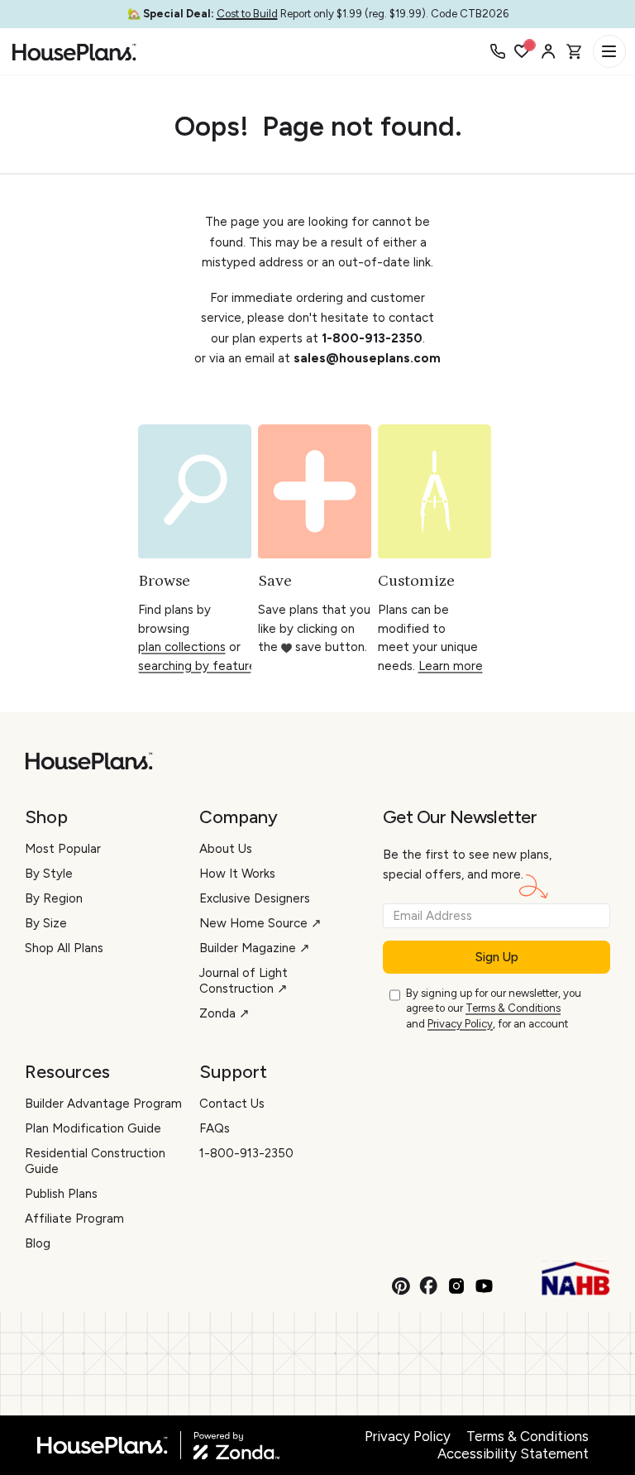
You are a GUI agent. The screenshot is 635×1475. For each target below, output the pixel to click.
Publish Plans (61, 1193)
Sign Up (496, 957)
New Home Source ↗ (260, 923)
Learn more (450, 665)
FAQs (214, 1128)
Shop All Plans (64, 948)
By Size (46, 923)
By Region (54, 898)
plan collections (182, 646)
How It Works (237, 873)
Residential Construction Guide (95, 1161)
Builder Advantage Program (103, 1103)
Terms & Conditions (513, 1008)
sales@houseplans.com (367, 358)
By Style (49, 873)
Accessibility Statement (513, 1453)
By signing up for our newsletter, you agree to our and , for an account (493, 1008)
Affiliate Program (74, 1218)
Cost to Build (247, 13)
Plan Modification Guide (93, 1128)
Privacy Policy (460, 1024)
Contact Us (232, 1103)
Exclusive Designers (254, 898)
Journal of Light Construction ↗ (243, 980)
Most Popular (63, 848)
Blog (37, 1243)
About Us (225, 848)
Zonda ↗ (224, 1013)
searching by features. (201, 665)
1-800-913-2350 (372, 338)
